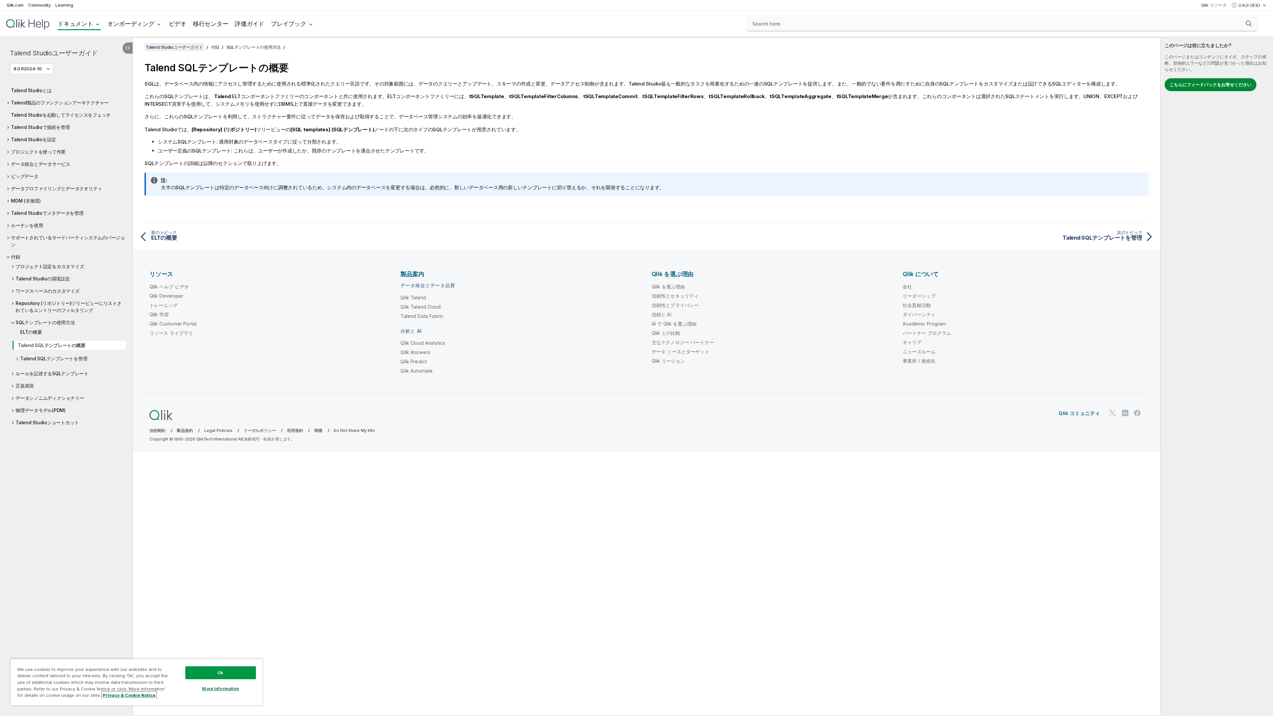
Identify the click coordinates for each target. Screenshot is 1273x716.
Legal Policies (218, 430)
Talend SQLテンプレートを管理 (53, 358)
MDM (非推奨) (26, 201)
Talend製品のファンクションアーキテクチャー (60, 102)
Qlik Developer (166, 296)
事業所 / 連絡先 (919, 361)
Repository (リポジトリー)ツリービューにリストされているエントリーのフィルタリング (69, 306)
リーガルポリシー (260, 430)
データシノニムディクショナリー (50, 398)
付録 (15, 257)
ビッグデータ (24, 176)
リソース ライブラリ (171, 333)
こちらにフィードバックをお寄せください (1210, 84)
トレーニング (164, 305)
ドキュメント (75, 23)
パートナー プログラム (927, 333)
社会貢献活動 (917, 305)
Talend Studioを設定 (33, 139)
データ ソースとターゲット (680, 351)
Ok (220, 672)
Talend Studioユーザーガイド (54, 53)
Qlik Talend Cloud (420, 307)
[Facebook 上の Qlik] (1137, 413)
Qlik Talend (413, 297)
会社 (907, 286)
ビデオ (177, 23)
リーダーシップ (919, 296)
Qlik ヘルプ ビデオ (169, 286)
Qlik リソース (1214, 5)
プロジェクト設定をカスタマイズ (50, 266)
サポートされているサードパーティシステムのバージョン (68, 241)
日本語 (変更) (1249, 5)
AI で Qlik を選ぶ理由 (674, 324)
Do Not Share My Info (354, 430)
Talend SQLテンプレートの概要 (51, 345)
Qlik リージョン (668, 361)
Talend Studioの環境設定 (43, 278)
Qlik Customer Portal (173, 324)
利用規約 (295, 430)
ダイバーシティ (919, 314)
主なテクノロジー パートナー (683, 342)
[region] (137, 682)
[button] (1249, 23)
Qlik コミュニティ (1079, 413)
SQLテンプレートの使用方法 (45, 322)
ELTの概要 (31, 332)
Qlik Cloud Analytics (422, 343)
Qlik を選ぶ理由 (668, 286)
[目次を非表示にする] (128, 48)
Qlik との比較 (666, 333)
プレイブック (288, 23)
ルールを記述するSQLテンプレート (52, 373)
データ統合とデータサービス (40, 164)
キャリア (912, 342)
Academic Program (924, 324)
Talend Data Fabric (421, 316)
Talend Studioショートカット (47, 422)
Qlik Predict (413, 361)
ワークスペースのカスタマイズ (48, 291)
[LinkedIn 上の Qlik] (1125, 413)
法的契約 (158, 430)
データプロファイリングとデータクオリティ (56, 188)
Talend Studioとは (31, 90)
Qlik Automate (416, 371)
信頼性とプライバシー (675, 305)
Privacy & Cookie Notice (129, 695)
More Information (220, 688)
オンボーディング (130, 23)
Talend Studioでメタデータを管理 (47, 213)
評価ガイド (249, 23)
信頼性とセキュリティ (675, 296)
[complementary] (1217, 376)
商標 (318, 430)
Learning (64, 5)
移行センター (210, 23)
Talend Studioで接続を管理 (40, 127)
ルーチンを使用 (27, 225)
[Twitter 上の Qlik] (1113, 413)
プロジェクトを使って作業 (38, 151)
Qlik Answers (415, 352)
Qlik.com (15, 5)
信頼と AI (661, 314)
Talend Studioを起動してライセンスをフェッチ (61, 115)
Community (39, 5)
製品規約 (185, 430)
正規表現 (25, 385)
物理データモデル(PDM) (41, 410)
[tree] (66, 256)
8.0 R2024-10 (28, 68)
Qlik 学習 (159, 314)
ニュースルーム (919, 351)
